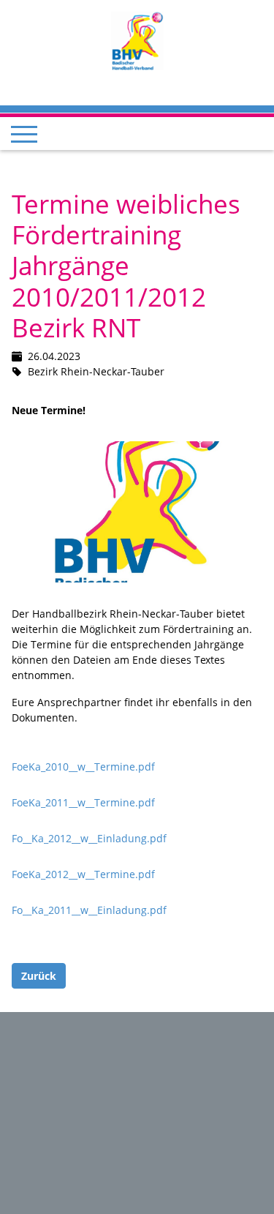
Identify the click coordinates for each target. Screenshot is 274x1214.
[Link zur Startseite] (137, 40)
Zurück (38, 976)
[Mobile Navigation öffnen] (24, 134)
